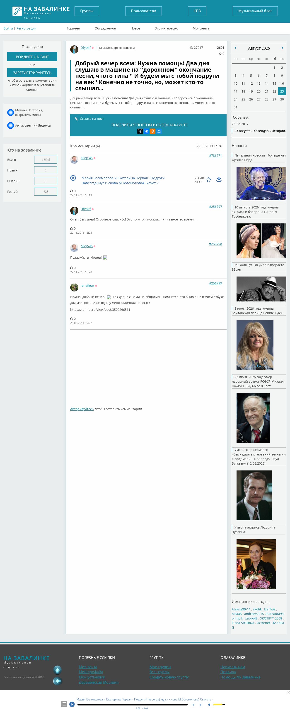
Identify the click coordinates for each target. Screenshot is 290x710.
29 (274, 99)
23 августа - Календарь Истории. (260, 131)
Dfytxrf (86, 47)
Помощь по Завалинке (240, 677)
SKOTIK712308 (271, 618)
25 (243, 99)
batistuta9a (275, 614)
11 (243, 83)
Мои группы (160, 666)
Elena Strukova (243, 623)
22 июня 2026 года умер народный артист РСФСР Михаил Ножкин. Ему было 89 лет (258, 381)
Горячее (73, 27)
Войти (8, 28)
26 (251, 99)
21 (266, 91)
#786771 (215, 155)
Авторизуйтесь (82, 409)
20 (259, 91)
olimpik (237, 618)
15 (274, 83)
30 (282, 99)
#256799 (215, 283)
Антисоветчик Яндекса (33, 125)
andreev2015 (254, 614)
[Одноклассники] (152, 131)
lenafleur (87, 285)
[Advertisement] (148, 366)
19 (251, 91)
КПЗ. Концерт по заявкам (117, 48)
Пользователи (143, 10)
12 (251, 83)
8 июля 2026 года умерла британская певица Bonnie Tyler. (257, 310)
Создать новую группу (169, 677)
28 (266, 99)
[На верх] (57, 670)
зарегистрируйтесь (32, 72)
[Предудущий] (282, 48)
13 (45, 181)
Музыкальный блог (255, 10)
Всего (11, 159)
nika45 (237, 614)
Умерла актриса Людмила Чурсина (253, 529)
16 (282, 83)
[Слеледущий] (235, 48)
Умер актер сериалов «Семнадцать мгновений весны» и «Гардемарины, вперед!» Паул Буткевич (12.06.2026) (259, 456)
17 (235, 91)
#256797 (215, 206)
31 (235, 107)
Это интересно (166, 27)
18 (243, 91)
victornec (264, 623)
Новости (239, 145)
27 (259, 99)
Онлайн (13, 181)
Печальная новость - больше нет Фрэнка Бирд (259, 157)
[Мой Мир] (159, 131)
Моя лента (201, 27)
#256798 (215, 244)
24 (235, 99)
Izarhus (270, 609)
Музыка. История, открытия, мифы (29, 112)
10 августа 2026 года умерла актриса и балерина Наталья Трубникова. (255, 211)
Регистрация (26, 28)
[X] (140, 131)
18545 (46, 159)
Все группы (159, 671)
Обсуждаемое (105, 27)
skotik (257, 609)
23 (282, 91)
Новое (135, 27)
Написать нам (232, 666)
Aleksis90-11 (241, 609)
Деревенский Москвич (99, 682)
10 (235, 83)
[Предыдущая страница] (57, 681)
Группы (86, 10)
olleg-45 (87, 158)
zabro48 (251, 618)
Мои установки (92, 677)
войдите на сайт (32, 56)
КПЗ (197, 10)
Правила (228, 671)
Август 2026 (259, 48)
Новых (12, 170)
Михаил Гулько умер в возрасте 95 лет (258, 267)
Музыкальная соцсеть (47, 11)
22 (274, 91)
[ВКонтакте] (146, 131)
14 (266, 83)
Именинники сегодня (251, 601)
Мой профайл (91, 671)
